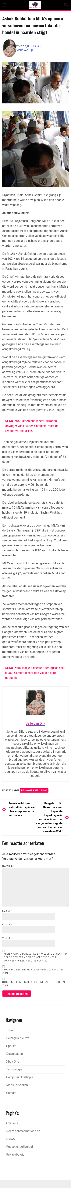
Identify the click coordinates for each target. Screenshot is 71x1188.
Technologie (14, 1069)
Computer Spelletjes (19, 1077)
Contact (11, 1093)
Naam (7, 911)
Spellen (11, 1046)
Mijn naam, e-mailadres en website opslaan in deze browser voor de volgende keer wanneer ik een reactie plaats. (36, 957)
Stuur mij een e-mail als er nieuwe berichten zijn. (33, 984)
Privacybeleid (15, 1154)
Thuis (9, 1030)
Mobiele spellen (17, 1085)
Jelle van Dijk (25, 50)
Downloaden (14, 1054)
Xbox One (12, 1061)
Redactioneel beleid (19, 1146)
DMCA (10, 1139)
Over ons (12, 1123)
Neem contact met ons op (23, 1131)
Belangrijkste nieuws (34, 790)
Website (7, 938)
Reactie (8, 866)
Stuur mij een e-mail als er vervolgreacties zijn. (33, 971)
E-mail (7, 924)
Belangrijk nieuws (17, 1038)
